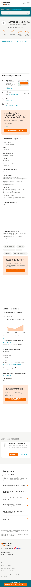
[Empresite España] (6, 3)
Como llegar (9, 88)
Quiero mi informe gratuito (15, 130)
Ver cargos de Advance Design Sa (12, 364)
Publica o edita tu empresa (9, 557)
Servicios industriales (20, 253)
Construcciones (9, 250)
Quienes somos (5, 552)
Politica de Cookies (6, 565)
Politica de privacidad (7, 571)
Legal (2, 563)
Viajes (19, 250)
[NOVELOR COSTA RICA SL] (5, 445)
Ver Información (7, 342)
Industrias (7, 253)
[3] (12, 27)
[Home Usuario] (24, 3)
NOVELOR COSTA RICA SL (17, 444)
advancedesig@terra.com (12, 105)
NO (4, 338)
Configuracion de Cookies (8, 568)
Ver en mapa (23, 83)
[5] (15, 27)
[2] (10, 27)
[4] (14, 27)
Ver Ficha (24, 454)
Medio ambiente (9, 246)
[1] (9, 27)
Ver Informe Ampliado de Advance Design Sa (15, 270)
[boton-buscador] (27, 13)
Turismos (20, 246)
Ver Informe (13, 454)
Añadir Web (9, 100)
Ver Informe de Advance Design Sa (15, 584)
